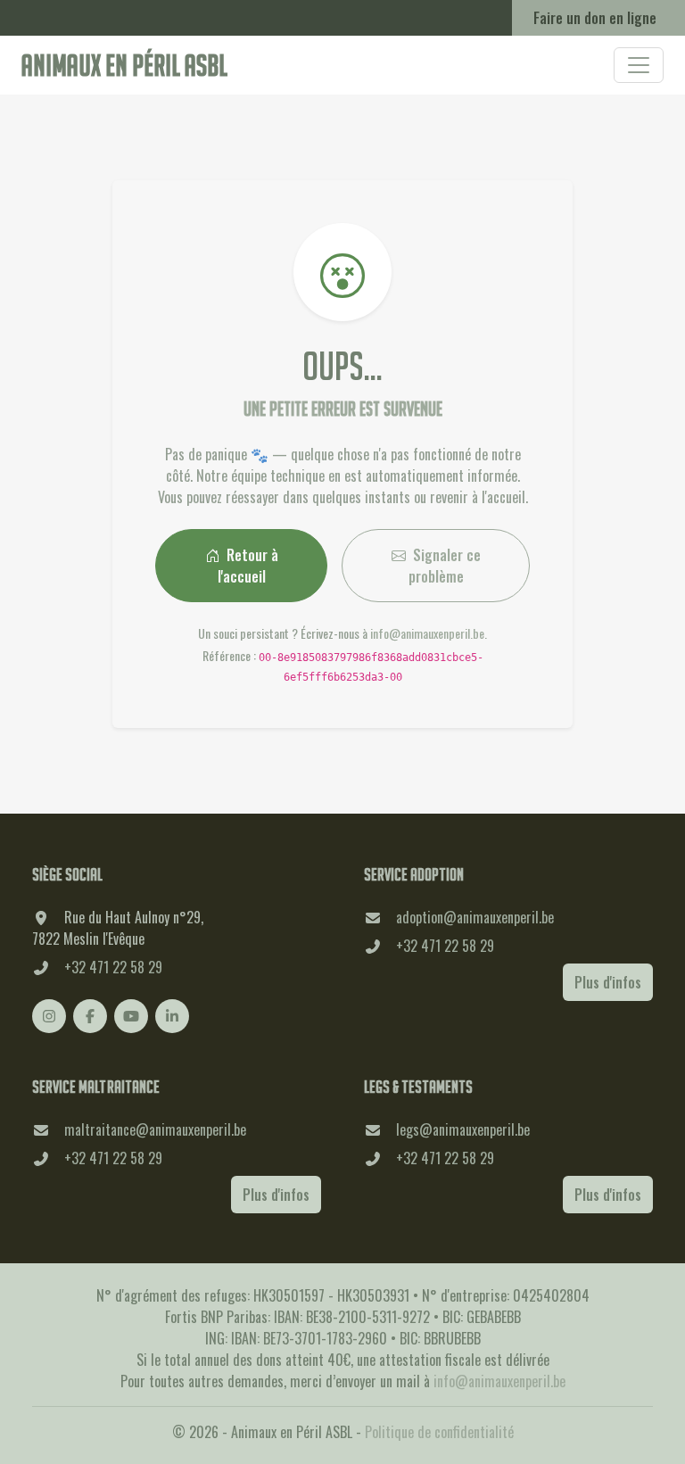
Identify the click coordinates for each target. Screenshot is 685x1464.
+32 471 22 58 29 (113, 967)
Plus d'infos (607, 982)
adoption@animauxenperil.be (475, 917)
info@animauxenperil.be (427, 633)
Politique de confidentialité (439, 1432)
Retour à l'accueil (248, 565)
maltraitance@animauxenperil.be (155, 1129)
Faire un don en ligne (594, 18)
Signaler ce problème (445, 565)
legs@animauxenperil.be (463, 1129)
